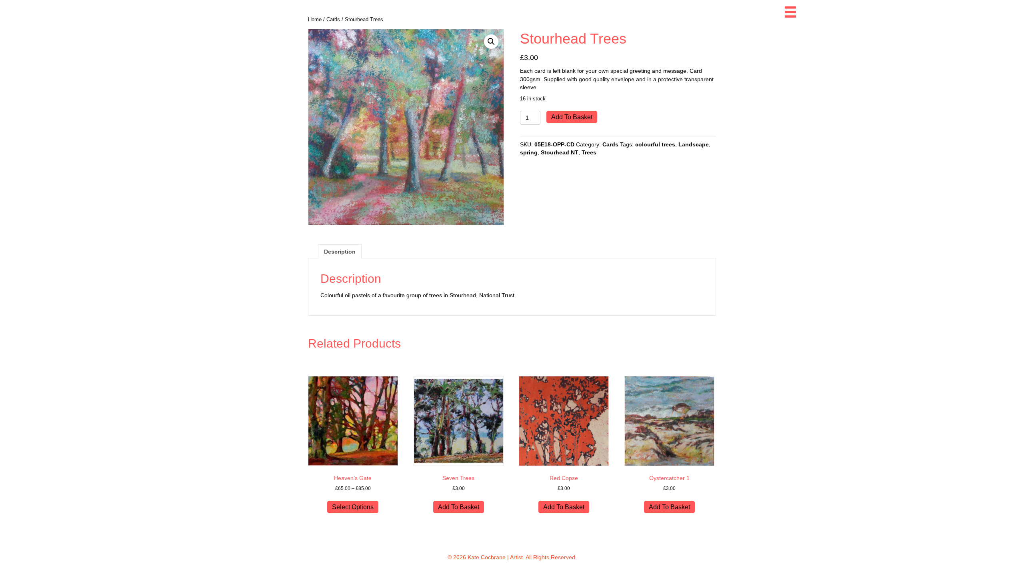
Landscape (693, 144)
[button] (491, 41)
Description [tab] (340, 251)
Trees (589, 152)
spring (529, 152)
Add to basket (571, 117)
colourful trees (655, 144)
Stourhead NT (559, 152)
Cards (610, 144)
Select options (353, 507)
